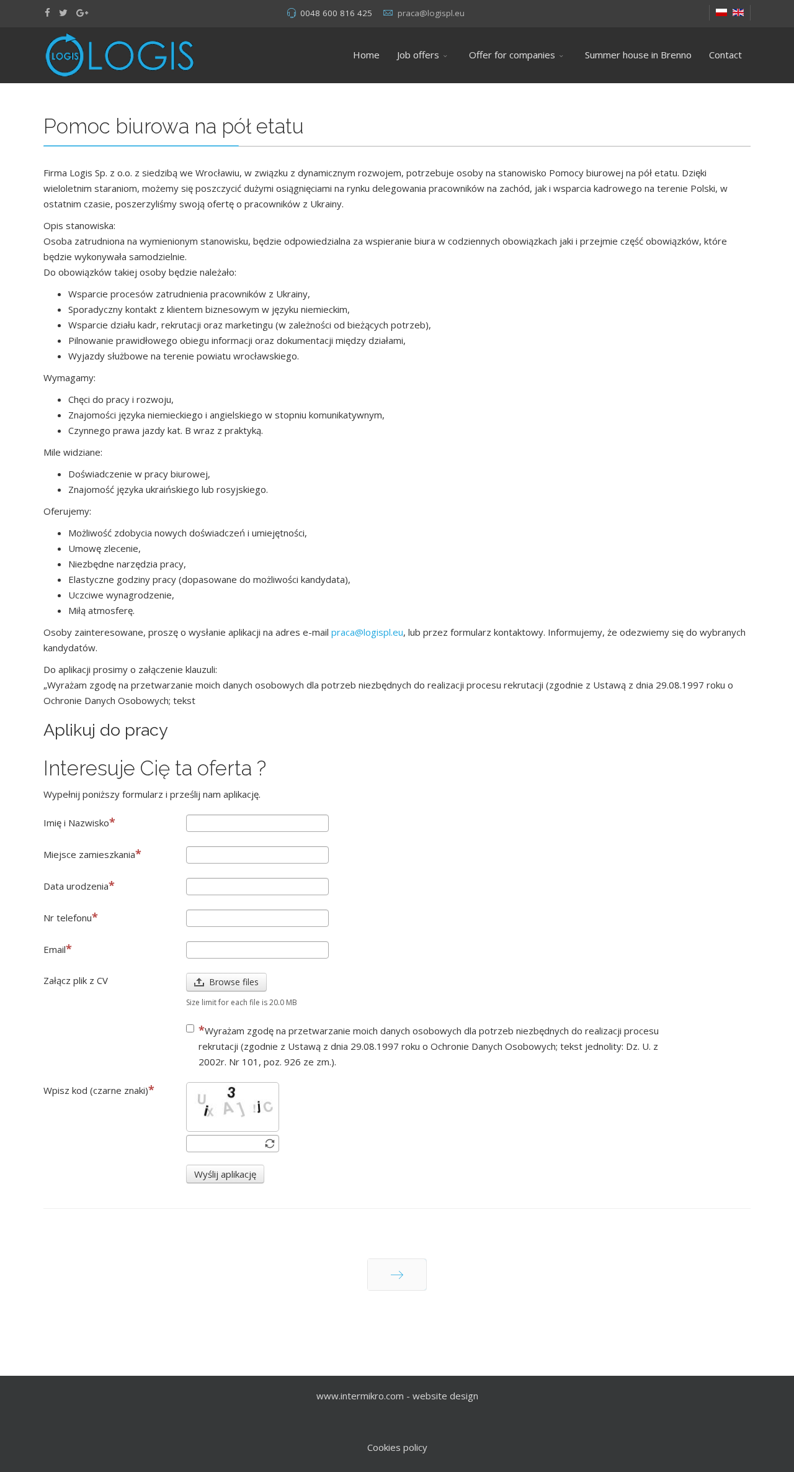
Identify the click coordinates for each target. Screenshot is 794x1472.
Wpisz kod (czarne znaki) (95, 1090)
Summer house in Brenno (638, 54)
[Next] (397, 1274)
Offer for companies (512, 54)
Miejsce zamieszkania (89, 854)
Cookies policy (397, 1447)
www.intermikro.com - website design (397, 1395)
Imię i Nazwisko (76, 822)
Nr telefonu (67, 917)
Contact (725, 54)
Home (366, 54)
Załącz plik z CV (75, 980)
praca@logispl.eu (431, 13)
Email (54, 949)
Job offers (418, 54)
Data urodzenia (76, 886)
